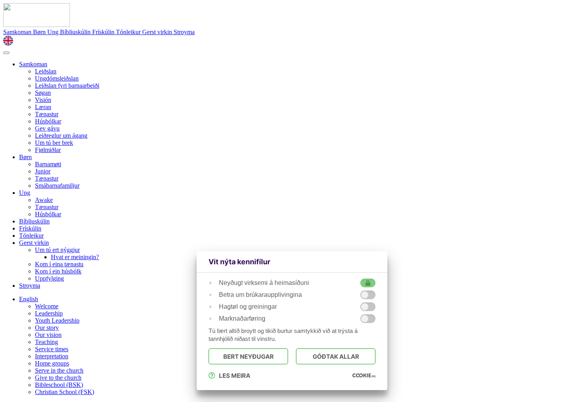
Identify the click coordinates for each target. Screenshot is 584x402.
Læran (43, 107)
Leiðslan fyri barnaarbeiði (67, 85)
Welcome (46, 306)
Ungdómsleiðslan (57, 78)
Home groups (52, 363)
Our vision (48, 334)
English (28, 299)
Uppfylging (49, 278)
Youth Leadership (57, 320)
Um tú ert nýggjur (57, 249)
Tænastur (46, 114)
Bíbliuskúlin (76, 32)
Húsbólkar (48, 121)
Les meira (234, 375)
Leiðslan (45, 71)
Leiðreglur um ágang (61, 135)
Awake (44, 199)
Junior (42, 171)
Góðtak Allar (336, 356)
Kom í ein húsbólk (58, 271)
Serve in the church (59, 370)
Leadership (49, 313)
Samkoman (18, 32)
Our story (47, 327)
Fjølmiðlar (48, 149)
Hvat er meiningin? (75, 257)
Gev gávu (47, 128)
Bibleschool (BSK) (59, 384)
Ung (53, 32)
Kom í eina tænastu (59, 264)
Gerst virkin (158, 32)
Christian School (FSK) (64, 392)
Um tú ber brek (54, 142)
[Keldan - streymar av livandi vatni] (36, 24)
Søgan (43, 92)
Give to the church (58, 377)
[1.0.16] (363, 375)
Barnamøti (48, 164)
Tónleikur (129, 32)
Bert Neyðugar (248, 356)
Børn (40, 32)
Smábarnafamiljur (57, 185)
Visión (43, 99)
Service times (51, 349)
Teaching (46, 342)
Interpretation (51, 356)
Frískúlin (104, 32)
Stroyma (184, 32)
